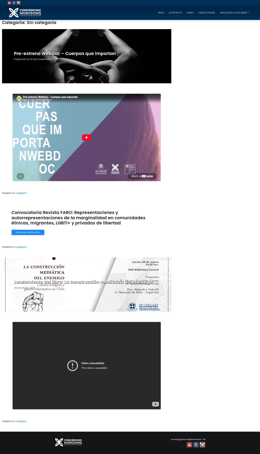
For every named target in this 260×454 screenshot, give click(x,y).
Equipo (190, 12)
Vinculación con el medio (233, 12)
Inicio (161, 12)
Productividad (207, 12)
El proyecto (175, 12)
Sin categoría (19, 193)
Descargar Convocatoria (28, 232)
